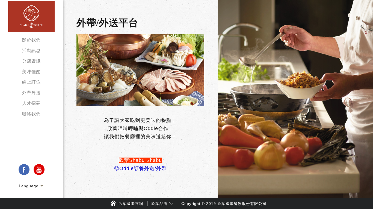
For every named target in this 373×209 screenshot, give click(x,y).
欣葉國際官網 (131, 203)
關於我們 (31, 40)
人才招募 (31, 103)
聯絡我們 (31, 114)
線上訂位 (31, 82)
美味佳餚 (31, 71)
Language (29, 186)
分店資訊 (31, 61)
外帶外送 (31, 92)
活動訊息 (31, 50)
